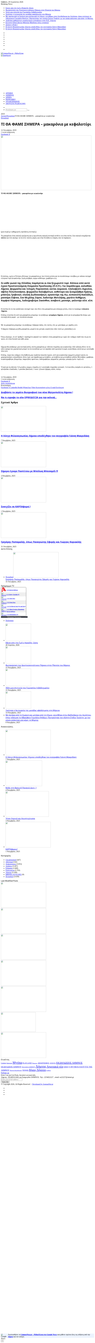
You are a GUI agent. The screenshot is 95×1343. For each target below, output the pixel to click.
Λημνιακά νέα (55, 1066)
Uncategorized (11, 860)
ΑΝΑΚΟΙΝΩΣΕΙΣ (13, 101)
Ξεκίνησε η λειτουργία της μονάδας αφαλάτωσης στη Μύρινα (28, 14)
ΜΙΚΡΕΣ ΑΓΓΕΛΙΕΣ (14, 874)
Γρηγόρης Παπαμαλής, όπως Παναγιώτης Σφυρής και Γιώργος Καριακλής (41, 541)
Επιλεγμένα (10, 870)
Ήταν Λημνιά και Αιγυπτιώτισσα (20, 818)
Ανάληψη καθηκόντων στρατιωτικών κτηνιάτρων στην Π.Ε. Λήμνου (31, 21)
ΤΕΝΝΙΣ (25, 1070)
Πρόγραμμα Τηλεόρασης (14, 617)
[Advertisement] (47, 74)
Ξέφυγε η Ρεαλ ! (12, 25)
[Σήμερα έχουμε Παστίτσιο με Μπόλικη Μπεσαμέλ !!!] (23, 466)
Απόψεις (9, 866)
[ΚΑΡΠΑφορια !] (28, 847)
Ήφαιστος (34, 1063)
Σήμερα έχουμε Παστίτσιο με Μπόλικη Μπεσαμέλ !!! (29, 471)
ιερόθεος (48, 1070)
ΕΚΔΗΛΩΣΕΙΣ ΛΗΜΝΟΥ (11, 1067)
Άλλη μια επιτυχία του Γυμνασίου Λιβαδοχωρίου (24, 12)
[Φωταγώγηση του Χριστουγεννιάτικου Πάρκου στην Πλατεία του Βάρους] (18, 663)
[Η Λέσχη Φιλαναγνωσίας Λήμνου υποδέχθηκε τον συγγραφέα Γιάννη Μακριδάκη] (23, 431)
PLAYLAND (27, 1063)
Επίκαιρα (9, 868)
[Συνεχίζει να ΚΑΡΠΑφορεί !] (23, 502)
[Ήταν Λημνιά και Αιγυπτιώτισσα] (27, 816)
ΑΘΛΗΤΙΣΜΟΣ (43, 1063)
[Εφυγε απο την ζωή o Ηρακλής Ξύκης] (18, 640)
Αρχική (3, 116)
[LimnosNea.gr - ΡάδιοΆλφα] (12, 53)
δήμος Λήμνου (37, 1069)
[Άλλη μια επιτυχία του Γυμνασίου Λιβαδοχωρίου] (18, 685)
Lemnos (3, 1063)
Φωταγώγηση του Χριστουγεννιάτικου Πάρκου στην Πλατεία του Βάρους (33, 10)
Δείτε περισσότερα (8, 383)
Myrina (17, 1062)
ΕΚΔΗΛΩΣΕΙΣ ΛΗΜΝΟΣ (69, 1062)
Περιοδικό (11, 116)
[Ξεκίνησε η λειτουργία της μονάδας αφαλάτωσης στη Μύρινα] (18, 708)
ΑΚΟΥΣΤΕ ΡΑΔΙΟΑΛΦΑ (15, 104)
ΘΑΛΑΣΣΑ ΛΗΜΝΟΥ (28, 1067)
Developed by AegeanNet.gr (42, 1084)
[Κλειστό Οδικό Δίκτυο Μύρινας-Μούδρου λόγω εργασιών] (18, 1031)
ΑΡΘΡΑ (9, 97)
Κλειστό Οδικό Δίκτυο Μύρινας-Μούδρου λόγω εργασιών (27, 23)
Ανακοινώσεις (11, 864)
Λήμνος (8, 872)
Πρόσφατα (9, 621)
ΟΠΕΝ (65, 1067)
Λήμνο (10, 1337)
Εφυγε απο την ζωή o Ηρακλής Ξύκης (19, 8)
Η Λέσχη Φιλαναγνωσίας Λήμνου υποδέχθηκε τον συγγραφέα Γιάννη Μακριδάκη (36, 27)
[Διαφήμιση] (6, 55)
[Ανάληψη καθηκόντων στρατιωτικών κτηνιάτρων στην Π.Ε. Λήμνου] (23, 1011)
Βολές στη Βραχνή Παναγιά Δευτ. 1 (21, 788)
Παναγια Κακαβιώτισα (16, 1070)
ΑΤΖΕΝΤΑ (53, 1063)
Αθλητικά (9, 862)
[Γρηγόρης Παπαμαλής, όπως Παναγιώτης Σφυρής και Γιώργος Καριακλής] (23, 537)
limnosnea (9, 1063)
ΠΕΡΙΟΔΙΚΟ (11, 99)
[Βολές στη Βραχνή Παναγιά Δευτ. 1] (24, 785)
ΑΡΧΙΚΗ (9, 93)
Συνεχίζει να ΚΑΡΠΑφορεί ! (16, 506)
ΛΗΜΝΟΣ (10, 95)
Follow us (5, 1073)
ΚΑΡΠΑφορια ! (12, 849)
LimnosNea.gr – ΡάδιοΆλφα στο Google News (39, 1335)
